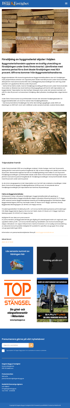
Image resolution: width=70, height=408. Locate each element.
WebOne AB (57, 405)
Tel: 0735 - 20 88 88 (8, 391)
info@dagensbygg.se (9, 389)
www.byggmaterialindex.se (45, 232)
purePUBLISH (44, 405)
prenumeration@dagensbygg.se (13, 378)
